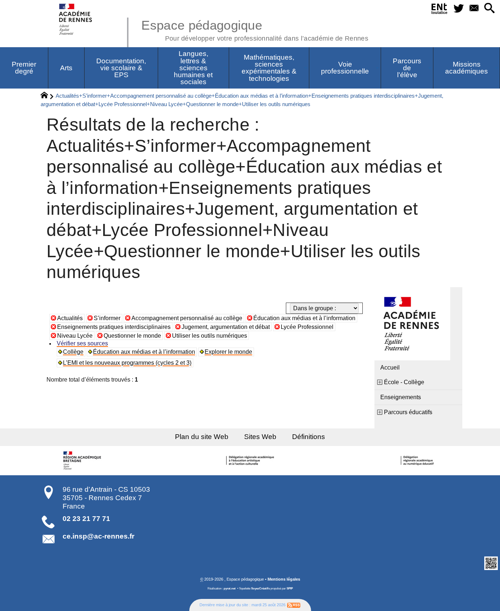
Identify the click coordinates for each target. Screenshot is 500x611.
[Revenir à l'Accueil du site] (47, 96)
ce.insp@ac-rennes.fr (98, 536)
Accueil (390, 367)
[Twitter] (459, 8)
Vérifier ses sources (82, 343)
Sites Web (260, 437)
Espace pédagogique (254, 29)
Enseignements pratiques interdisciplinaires (114, 327)
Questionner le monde (132, 336)
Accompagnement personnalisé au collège (186, 318)
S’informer (107, 318)
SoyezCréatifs (260, 588)
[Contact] (474, 8)
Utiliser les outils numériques (209, 336)
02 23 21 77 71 (86, 518)
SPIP (290, 588)
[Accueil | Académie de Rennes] (83, 460)
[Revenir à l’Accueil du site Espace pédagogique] (76, 19)
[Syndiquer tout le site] (294, 605)
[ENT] (439, 10)
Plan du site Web (201, 437)
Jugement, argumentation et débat (226, 327)
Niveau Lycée (75, 336)
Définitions (308, 437)
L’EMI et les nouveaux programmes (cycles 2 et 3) (127, 363)
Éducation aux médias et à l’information (304, 318)
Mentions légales (284, 579)
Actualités (70, 318)
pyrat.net (230, 588)
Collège (73, 352)
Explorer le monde (228, 352)
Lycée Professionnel (307, 327)
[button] (489, 8)
